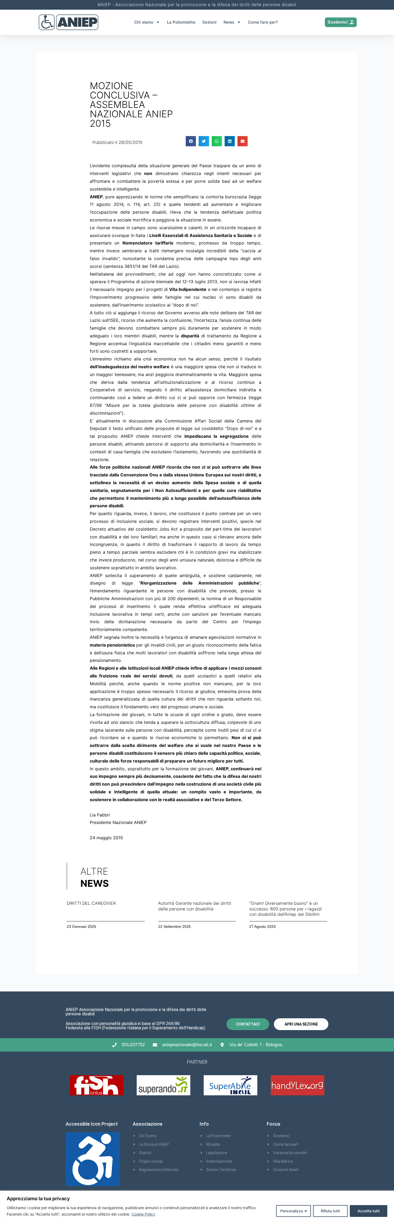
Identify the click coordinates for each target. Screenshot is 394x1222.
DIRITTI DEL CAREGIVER (91, 903)
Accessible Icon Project (92, 1124)
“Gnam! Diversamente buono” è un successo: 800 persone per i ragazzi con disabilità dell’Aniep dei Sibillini (285, 908)
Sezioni (209, 22)
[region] (197, 1206)
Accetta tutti (369, 1211)
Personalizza (291, 1211)
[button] (191, 141)
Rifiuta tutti (330, 1211)
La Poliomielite (181, 22)
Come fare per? (263, 22)
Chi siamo (143, 22)
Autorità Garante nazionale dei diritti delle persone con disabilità (194, 905)
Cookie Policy (143, 1214)
